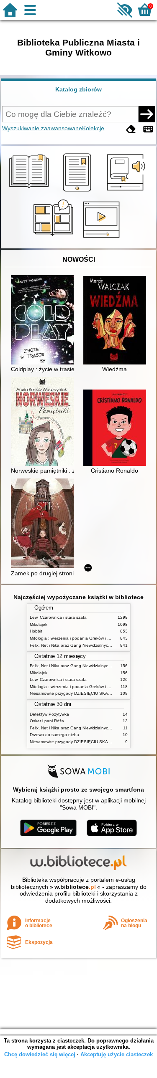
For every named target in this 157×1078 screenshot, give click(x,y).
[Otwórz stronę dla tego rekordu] (44, 320)
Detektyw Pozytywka (49, 714)
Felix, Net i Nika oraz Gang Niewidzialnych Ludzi (76, 645)
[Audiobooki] (126, 191)
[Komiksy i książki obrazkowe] (54, 238)
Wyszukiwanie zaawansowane (42, 128)
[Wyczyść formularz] (131, 129)
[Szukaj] (146, 114)
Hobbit (36, 631)
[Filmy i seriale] (102, 238)
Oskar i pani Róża (47, 721)
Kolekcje (93, 128)
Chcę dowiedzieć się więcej (39, 1054)
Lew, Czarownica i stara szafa (58, 617)
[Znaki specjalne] (148, 129)
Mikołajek (38, 624)
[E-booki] (78, 191)
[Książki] (30, 191)
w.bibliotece (75, 886)
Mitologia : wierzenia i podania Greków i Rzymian (77, 638)
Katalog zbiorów (78, 89)
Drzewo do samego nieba (54, 734)
